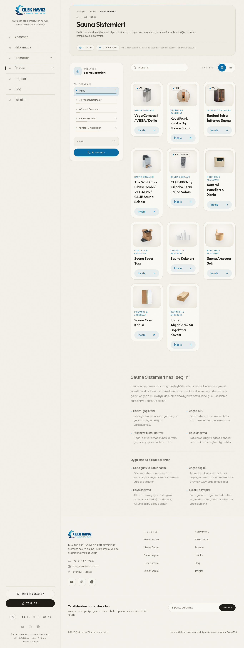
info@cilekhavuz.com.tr (86, 566)
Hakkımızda (201, 539)
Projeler (199, 547)
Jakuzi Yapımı (151, 571)
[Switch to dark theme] (12, 617)
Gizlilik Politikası (21, 638)
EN (28, 617)
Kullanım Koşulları (31, 641)
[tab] (222, 68)
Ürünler (92, 11)
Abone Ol (227, 607)
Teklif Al (32, 603)
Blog (197, 563)
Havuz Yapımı (151, 539)
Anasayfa (80, 11)
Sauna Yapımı (151, 555)
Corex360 (232, 632)
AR (49, 617)
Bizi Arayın (98, 152)
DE (34, 617)
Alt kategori (82, 83)
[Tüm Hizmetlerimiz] (51, 58)
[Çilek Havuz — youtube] (22, 626)
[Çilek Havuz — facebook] (38, 626)
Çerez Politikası (39, 638)
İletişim (199, 571)
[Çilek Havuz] (30, 10)
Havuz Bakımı (151, 547)
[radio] (96, 91)
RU (44, 617)
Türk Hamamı (151, 563)
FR (39, 617)
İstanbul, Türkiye (82, 571)
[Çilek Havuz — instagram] (30, 626)
